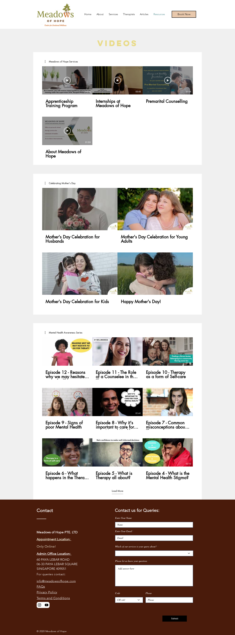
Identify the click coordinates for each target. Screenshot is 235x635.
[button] (61, 61)
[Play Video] (67, 80)
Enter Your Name (123, 518)
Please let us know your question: (131, 561)
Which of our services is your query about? (136, 546)
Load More (117, 491)
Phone (149, 593)
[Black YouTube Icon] (46, 605)
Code (117, 593)
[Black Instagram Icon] (39, 605)
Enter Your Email (123, 531)
